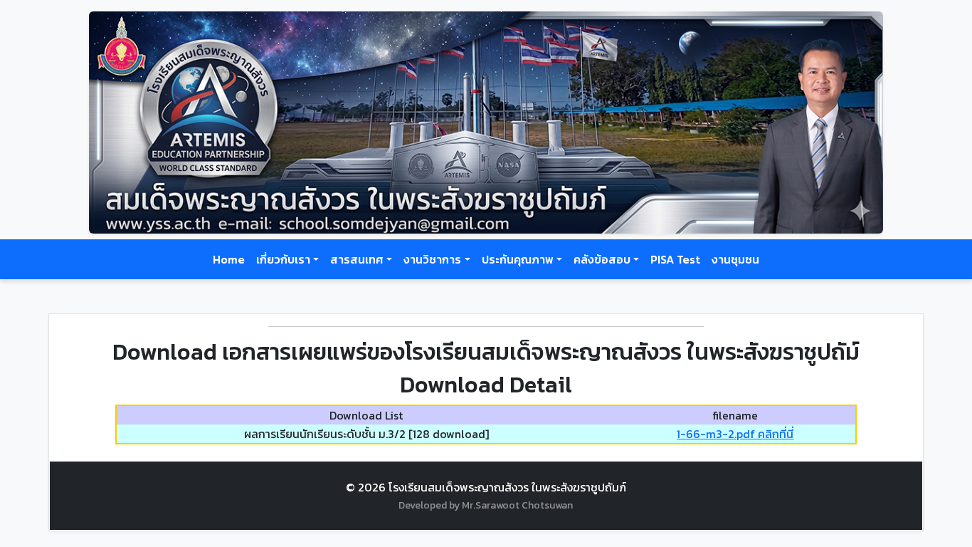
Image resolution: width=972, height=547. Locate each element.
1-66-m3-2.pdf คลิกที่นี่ (735, 433)
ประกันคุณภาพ (518, 259)
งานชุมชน (735, 259)
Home (229, 259)
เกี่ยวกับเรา (283, 259)
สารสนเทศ (357, 259)
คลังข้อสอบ (602, 259)
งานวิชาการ (432, 259)
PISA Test (675, 259)
